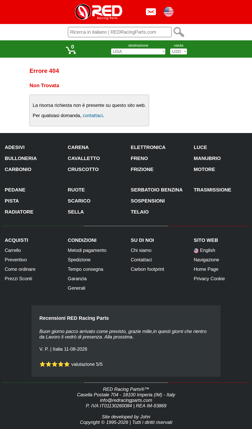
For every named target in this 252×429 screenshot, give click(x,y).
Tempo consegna (85, 269)
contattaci (93, 115)
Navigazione (206, 259)
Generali (76, 288)
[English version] (196, 252)
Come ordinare (20, 269)
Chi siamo (141, 250)
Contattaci (141, 259)
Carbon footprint (147, 269)
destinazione (138, 45)
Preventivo (16, 259)
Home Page (206, 269)
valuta (178, 45)
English (207, 250)
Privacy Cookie (209, 278)
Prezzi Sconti (18, 278)
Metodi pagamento (87, 250)
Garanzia (77, 278)
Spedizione (79, 259)
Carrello (13, 250)
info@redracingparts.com (126, 400)
